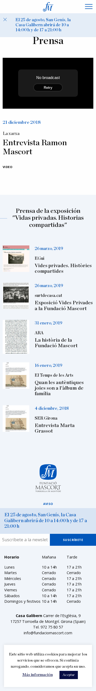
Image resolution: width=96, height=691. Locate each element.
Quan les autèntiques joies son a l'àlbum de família (59, 388)
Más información (37, 675)
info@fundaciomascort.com (48, 632)
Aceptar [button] (69, 675)
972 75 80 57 (52, 627)
